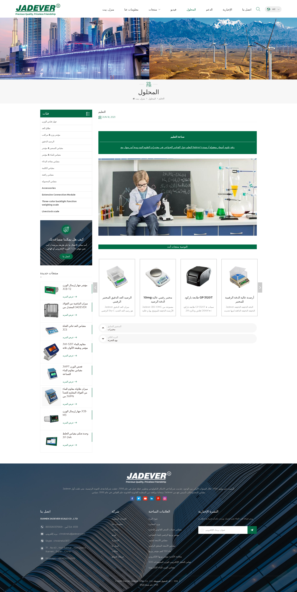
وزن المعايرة (154, 524)
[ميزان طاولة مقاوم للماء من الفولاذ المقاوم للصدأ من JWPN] (51, 396)
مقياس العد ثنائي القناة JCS (74, 327)
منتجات (153, 9)
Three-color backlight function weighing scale (59, 203)
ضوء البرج (153, 518)
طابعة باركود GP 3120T (198, 297)
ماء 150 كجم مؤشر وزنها (159, 551)
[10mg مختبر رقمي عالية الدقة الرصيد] (157, 280)
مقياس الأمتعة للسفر (158, 540)
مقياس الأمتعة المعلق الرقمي (161, 545)
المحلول (191, 9)
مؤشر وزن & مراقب (51, 134)
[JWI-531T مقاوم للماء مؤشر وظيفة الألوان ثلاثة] (51, 352)
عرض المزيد (68, 296)
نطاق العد (46, 128)
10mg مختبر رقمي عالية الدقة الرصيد (157, 299)
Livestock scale (50, 211)
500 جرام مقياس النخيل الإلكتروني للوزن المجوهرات (170, 562)
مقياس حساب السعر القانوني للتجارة (165, 529)
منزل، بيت (108, 9)
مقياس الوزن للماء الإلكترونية (161, 567)
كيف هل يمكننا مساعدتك (66, 239)
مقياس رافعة (48, 174)
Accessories (49, 188)
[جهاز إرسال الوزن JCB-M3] (51, 419)
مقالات (115, 551)
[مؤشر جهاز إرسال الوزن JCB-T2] (51, 290)
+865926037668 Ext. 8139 (61, 527)
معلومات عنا (131, 9)
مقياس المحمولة (49, 181)
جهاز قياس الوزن (49, 121)
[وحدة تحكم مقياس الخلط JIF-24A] (51, 441)
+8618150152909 (66, 558)
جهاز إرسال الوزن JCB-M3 (75, 413)
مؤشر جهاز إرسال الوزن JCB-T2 (75, 287)
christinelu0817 (61, 540)
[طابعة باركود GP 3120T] (197, 280)
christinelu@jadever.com (72, 533)
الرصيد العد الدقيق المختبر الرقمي (116, 299)
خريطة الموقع (118, 556)
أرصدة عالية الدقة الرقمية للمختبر (239, 299)
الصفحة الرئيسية (119, 518)
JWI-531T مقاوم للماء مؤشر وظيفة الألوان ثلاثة (75, 346)
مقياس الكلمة (48, 168)
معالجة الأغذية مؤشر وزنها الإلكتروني (165, 556)
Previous (95, 287)
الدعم (209, 9)
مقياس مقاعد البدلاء (51, 161)
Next (260, 287)
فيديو (173, 9)
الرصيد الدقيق (48, 141)
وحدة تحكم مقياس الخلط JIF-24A (75, 435)
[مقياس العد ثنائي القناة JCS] (51, 330)
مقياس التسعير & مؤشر (52, 148)
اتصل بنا (246, 9)
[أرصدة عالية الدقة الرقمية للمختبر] (238, 280)
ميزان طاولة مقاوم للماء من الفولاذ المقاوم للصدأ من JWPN (75, 392)
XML (176, 581)
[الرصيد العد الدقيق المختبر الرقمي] (116, 280)
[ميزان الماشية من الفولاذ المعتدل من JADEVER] (51, 311)
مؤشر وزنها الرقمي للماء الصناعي (163, 535)
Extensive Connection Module (58, 194)
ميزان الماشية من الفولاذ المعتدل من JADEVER (75, 305)
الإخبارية (227, 9)
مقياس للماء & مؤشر (51, 154)
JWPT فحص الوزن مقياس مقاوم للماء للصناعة (72, 370)
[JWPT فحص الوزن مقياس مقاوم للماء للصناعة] (51, 374)
